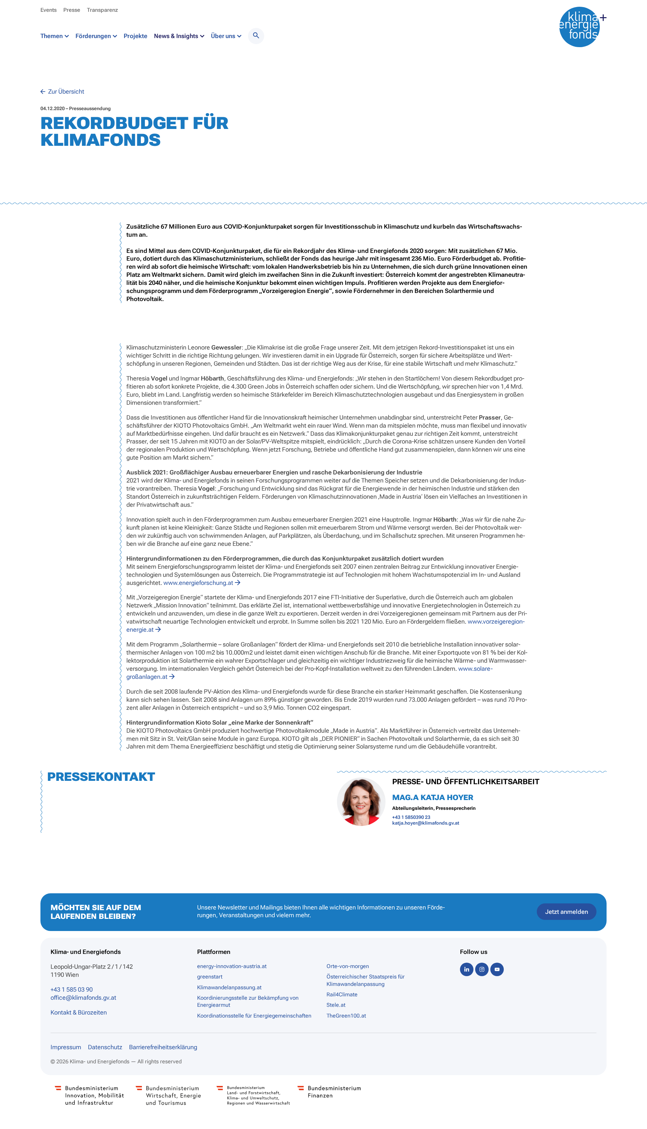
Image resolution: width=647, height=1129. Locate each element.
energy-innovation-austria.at (232, 966)
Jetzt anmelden (566, 911)
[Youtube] (497, 969)
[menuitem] (256, 36)
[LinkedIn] (466, 969)
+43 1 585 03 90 (72, 989)
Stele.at (336, 1005)
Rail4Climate (342, 994)
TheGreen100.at (346, 1015)
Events (48, 10)
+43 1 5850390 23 (411, 817)
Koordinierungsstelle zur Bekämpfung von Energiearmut (248, 1001)
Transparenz (102, 10)
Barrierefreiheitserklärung (163, 1047)
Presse (71, 10)
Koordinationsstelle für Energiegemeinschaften (254, 1015)
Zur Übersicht (65, 91)
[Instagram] (482, 969)
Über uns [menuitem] (224, 35)
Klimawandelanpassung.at (229, 987)
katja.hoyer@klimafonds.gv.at (425, 823)
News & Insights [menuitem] (176, 35)
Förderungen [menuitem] (93, 35)
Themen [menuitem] (52, 35)
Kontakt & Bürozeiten (79, 1012)
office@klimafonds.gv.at (83, 997)
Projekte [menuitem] (135, 35)
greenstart (209, 976)
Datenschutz (105, 1047)
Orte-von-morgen (348, 966)
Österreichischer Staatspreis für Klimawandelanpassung (366, 980)
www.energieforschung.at (198, 582)
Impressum (66, 1047)
